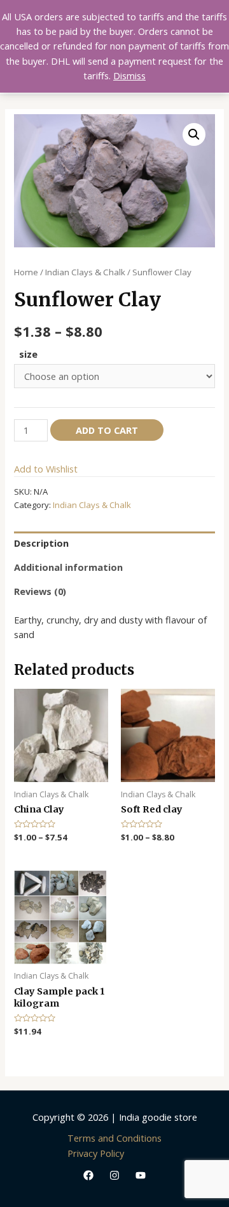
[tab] (114, 544)
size (28, 354)
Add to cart (107, 430)
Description (41, 543)
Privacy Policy (95, 1153)
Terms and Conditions (114, 1138)
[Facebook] (88, 1175)
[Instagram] (114, 1175)
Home (26, 272)
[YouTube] (140, 1175)
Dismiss (129, 75)
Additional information (68, 567)
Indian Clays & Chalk (85, 272)
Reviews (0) (40, 591)
